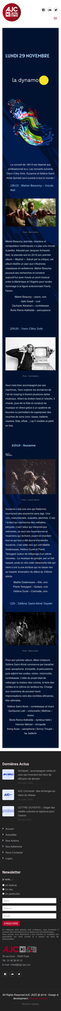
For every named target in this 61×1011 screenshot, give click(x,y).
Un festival (10, 885)
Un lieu (8, 889)
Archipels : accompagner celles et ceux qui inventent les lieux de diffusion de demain (36, 774)
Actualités (10, 834)
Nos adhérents (13, 846)
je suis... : (7, 879)
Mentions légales (30, 1003)
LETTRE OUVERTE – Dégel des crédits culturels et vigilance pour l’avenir (36, 811)
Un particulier (12, 893)
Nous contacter (14, 852)
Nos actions (12, 840)
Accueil (9, 829)
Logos (8, 858)
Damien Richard (39, 998)
